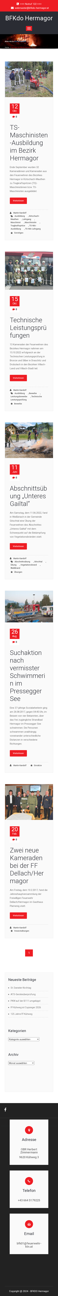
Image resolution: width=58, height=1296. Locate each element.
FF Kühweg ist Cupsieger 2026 (26, 1007)
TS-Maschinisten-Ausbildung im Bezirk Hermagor (29, 143)
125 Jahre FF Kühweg (21, 1014)
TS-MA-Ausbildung (23, 227)
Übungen (18, 572)
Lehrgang (27, 219)
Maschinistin (30, 222)
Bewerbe (33, 393)
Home (7, 47)
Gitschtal (38, 562)
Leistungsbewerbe (19, 396)
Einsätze (38, 765)
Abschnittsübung (22, 562)
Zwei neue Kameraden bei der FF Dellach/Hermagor (27, 866)
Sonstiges (18, 233)
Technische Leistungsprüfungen (28, 327)
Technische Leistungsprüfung (26, 398)
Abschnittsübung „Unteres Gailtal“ (28, 496)
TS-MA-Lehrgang (33, 229)
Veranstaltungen (21, 931)
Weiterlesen (18, 200)
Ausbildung (20, 216)
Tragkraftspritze (18, 226)
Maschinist (16, 222)
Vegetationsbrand (29, 565)
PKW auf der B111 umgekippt (25, 1001)
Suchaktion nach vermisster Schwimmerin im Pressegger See (27, 676)
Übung (13, 565)
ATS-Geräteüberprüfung (23, 994)
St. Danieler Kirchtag (21, 987)
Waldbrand (15, 568)
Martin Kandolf (20, 41)
